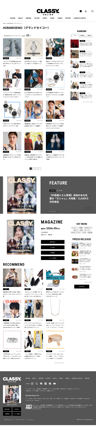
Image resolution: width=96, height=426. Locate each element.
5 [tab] (57, 211)
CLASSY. (31, 398)
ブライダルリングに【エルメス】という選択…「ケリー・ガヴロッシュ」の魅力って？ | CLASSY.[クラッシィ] (55, 356)
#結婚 (81, 230)
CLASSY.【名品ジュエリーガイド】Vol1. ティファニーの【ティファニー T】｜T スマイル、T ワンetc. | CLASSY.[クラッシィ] (55, 325)
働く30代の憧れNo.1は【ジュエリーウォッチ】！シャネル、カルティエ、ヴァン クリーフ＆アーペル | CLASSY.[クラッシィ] (86, 55)
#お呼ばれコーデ (88, 227)
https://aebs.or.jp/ (36, 408)
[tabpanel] (48, 195)
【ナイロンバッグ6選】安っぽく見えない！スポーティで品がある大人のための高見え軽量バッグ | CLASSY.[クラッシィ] (86, 65)
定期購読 (52, 253)
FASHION (12, 18)
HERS (44, 398)
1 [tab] (50, 211)
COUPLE (44, 18)
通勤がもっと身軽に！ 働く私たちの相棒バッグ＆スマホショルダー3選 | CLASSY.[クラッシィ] (86, 96)
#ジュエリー (74, 227)
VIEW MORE (82, 286)
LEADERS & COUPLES (80, 18)
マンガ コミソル (29, 400)
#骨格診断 (90, 232)
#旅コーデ (76, 230)
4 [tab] (55, 211)
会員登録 (39, 389)
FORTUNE (68, 18)
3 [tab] (53, 211)
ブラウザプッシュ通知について (46, 390)
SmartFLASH (73, 398)
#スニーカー (87, 230)
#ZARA (84, 232)
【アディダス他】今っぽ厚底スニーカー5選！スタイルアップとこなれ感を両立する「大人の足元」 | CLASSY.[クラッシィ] (86, 86)
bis (54, 398)
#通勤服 (80, 227)
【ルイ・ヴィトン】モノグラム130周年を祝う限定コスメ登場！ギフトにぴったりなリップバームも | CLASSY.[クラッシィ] (86, 44)
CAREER (60, 18)
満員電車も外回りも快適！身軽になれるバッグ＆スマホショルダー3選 (12, 294)
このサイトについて (8, 419)
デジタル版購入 (53, 258)
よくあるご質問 (55, 389)
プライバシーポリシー (20, 419)
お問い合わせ (63, 389)
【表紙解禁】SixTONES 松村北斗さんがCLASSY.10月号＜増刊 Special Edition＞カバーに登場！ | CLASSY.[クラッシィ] (12, 325)
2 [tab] (51, 211)
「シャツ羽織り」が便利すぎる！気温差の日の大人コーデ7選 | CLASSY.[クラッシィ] (33, 356)
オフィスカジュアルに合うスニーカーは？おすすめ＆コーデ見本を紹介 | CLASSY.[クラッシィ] (33, 325)
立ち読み (52, 247)
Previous (85, 208)
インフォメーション (30, 389)
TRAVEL (52, 18)
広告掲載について (46, 389)
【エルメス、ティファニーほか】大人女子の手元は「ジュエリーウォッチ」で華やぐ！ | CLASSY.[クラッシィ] (86, 75)
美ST (51, 398)
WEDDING (28, 18)
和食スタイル (60, 398)
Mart (48, 398)
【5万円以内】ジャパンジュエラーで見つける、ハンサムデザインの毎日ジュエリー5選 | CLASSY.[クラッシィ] (12, 356)
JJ (26, 398)
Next (90, 208)
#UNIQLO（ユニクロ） (76, 232)
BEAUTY (20, 18)
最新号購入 (53, 242)
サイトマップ (31, 419)
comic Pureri (86, 398)
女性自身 (66, 398)
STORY (39, 398)
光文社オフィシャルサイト (74, 389)
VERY (35, 398)
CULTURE (36, 18)
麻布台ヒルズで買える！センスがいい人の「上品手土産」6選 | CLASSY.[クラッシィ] (55, 294)
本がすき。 (37, 400)
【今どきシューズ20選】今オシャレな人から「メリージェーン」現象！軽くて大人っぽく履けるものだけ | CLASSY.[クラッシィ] (33, 294)
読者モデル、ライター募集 (32, 390)
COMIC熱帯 (79, 398)
